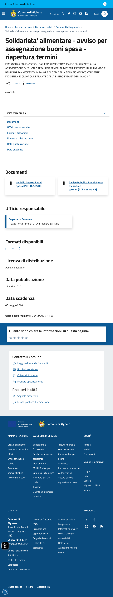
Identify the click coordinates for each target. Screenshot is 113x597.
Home (8, 27)
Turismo (37, 487)
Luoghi (87, 471)
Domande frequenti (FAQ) (42, 522)
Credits (29, 586)
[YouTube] (79, 14)
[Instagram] (74, 14)
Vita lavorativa (40, 463)
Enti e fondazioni (16, 458)
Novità (87, 436)
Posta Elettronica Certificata (16, 562)
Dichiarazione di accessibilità (66, 536)
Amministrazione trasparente (66, 522)
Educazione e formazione (39, 447)
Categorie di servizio (45, 436)
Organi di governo (16, 444)
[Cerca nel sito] (104, 14)
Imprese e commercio (68, 468)
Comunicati (89, 454)
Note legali (63, 543)
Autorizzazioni (65, 473)
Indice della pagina (16, 113)
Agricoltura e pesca (67, 482)
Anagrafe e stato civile (41, 480)
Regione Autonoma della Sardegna (20, 4)
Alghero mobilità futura (92, 488)
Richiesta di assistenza (39, 545)
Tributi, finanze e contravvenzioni (66, 447)
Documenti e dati (43, 27)
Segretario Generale (20, 219)
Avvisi (87, 449)
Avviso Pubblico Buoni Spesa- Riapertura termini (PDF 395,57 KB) (86, 186)
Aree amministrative (18, 449)
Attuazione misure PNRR (67, 550)
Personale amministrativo (15, 470)
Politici (11, 463)
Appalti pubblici (66, 477)
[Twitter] (62, 14)
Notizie (87, 444)
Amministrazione (23, 27)
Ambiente (63, 463)
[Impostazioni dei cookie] (5, 592)
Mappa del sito (15, 586)
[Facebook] (68, 14)
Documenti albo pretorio (68, 27)
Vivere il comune (94, 462)
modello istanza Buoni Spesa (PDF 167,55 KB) (29, 184)
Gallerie (87, 480)
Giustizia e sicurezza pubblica (43, 494)
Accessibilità (43, 586)
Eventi (87, 476)
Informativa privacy (68, 529)
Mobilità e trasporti (42, 468)
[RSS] (85, 14)
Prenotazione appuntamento (40, 531)
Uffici (10, 454)
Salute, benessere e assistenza (43, 456)
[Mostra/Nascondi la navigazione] (3, 13)
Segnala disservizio (42, 538)
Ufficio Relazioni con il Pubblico (18, 553)
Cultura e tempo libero (66, 456)
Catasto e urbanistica (43, 473)
